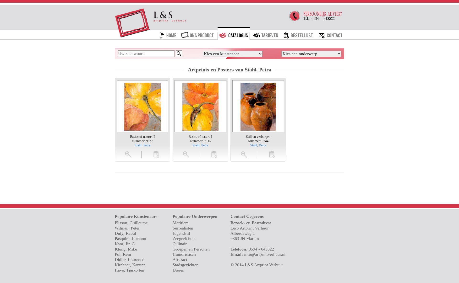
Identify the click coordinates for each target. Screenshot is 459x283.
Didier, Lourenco (129, 259)
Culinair (180, 243)
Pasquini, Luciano (130, 238)
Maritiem (181, 222)
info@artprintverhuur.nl (264, 254)
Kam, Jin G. (125, 243)
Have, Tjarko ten (129, 270)
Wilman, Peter (127, 228)
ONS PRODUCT (198, 34)
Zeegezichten (184, 238)
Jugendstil (181, 233)
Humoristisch (184, 254)
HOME (168, 34)
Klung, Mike (126, 249)
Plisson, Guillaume (131, 222)
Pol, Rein (123, 254)
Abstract (180, 259)
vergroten (129, 154)
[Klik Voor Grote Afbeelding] (142, 106)
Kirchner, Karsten (130, 264)
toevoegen (156, 154)
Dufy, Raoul (125, 233)
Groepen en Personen (191, 249)
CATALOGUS (234, 34)
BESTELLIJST (298, 34)
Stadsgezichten (185, 264)
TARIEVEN (266, 34)
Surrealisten (183, 228)
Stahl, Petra (142, 145)
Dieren (178, 270)
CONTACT (330, 34)
